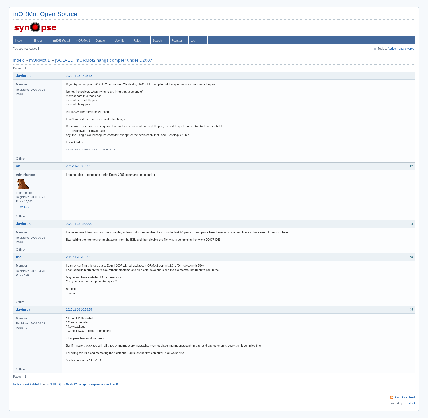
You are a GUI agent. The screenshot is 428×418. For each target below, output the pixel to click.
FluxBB (409, 403)
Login (193, 40)
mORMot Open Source (45, 13)
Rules (137, 40)
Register (176, 40)
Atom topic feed (404, 397)
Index (18, 40)
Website (25, 207)
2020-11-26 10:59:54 (79, 309)
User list (120, 40)
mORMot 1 (83, 40)
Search (157, 40)
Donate (100, 40)
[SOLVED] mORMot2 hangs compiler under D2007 (103, 60)
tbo (19, 257)
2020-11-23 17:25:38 (79, 75)
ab (18, 166)
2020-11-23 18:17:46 (79, 166)
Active (392, 48)
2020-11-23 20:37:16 (79, 257)
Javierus (23, 76)
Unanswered (406, 48)
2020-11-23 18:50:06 (79, 224)
